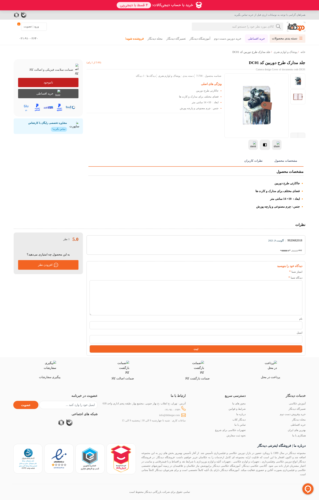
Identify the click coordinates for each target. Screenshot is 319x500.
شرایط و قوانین (237, 408)
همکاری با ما (299, 435)
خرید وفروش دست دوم (293, 414)
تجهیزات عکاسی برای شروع (230, 430)
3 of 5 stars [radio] (274, 272)
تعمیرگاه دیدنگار (176, 38)
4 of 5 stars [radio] (268, 272)
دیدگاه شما (295, 277)
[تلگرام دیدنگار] (38, 15)
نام (300, 318)
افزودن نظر (45, 264)
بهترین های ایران (297, 430)
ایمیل (299, 332)
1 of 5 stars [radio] (285, 272)
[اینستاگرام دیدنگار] (46, 15)
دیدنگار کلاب (239, 419)
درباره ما (241, 414)
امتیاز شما (295, 271)
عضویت (26, 405)
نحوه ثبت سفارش (236, 435)
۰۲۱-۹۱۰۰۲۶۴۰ (172, 409)
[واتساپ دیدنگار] (31, 15)
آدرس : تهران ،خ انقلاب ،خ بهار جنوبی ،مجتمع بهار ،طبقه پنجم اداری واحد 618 (144, 403)
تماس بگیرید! (59, 129)
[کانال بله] (24, 15)
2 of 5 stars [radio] (279, 272)
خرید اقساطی (256, 38)
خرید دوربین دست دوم (227, 38)
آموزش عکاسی (297, 403)
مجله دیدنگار (155, 38)
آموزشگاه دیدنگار (199, 38)
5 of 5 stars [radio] (262, 272)
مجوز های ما (239, 403)
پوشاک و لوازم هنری (285, 51)
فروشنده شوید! (134, 38)
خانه (303, 51)
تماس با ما (240, 424)
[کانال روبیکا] (17, 15)
